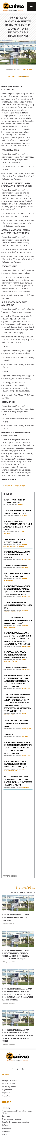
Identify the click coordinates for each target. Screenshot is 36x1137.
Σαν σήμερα (25, 568)
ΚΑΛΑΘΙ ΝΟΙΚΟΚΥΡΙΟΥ (9, 627)
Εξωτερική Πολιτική (9, 1087)
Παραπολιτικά (7, 1090)
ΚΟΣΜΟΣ (24, 713)
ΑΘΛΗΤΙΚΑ (21, 532)
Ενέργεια (5, 1125)
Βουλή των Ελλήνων (9, 1081)
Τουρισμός (6, 1108)
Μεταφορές (6, 1131)
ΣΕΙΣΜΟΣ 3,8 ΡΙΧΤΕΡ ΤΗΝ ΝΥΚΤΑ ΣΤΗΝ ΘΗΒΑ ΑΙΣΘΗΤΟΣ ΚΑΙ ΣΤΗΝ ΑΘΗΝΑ (16, 723)
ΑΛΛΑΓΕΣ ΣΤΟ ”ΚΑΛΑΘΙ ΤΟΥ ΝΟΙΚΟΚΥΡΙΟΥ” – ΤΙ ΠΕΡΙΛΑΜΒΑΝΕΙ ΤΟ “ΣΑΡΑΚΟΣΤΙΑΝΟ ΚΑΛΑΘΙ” (18, 620)
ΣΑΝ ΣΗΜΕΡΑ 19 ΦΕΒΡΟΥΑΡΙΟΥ (15, 565)
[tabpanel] (17, 685)
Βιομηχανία (6, 1116)
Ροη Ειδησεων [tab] (7, 494)
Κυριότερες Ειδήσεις (19, 485)
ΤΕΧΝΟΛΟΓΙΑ (7, 715)
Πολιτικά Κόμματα (18, 546)
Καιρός (27, 76)
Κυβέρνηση (6, 1093)
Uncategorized (26, 669)
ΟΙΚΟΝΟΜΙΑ (25, 610)
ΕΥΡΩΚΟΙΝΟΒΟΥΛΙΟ (9, 580)
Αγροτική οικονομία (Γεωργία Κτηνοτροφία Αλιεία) (17, 1112)
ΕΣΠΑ (4, 1134)
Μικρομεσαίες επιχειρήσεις (11, 1119)
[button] (31, 6)
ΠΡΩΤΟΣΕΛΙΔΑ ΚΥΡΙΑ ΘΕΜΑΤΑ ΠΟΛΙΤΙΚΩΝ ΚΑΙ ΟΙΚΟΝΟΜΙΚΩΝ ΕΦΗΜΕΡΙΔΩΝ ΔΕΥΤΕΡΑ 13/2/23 (15, 764)
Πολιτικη (6, 1075)
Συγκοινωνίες (23, 515)
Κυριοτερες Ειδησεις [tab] (9, 876)
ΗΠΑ (13, 715)
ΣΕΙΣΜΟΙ (29, 728)
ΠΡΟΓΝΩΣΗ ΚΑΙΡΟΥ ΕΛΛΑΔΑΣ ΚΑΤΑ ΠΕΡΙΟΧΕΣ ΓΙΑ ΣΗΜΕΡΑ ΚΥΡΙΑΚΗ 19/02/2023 (17, 555)
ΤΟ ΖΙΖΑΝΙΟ (10, 76)
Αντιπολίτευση (8, 546)
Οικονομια (6, 1102)
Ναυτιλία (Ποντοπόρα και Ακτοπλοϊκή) (15, 1122)
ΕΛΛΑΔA (20, 76)
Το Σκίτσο (20, 505)
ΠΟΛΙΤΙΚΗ (24, 544)
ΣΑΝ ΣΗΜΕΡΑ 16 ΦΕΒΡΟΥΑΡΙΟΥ (15, 667)
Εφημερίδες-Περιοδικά (10, 661)
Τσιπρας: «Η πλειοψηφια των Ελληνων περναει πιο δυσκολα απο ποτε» (18, 605)
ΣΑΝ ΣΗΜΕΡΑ (8, 734)
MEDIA (23, 660)
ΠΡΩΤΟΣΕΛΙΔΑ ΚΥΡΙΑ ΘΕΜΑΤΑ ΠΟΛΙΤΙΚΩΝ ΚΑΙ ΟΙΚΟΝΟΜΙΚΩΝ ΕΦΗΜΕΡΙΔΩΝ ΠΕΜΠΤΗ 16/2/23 (15, 655)
